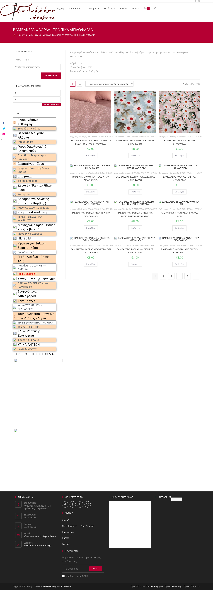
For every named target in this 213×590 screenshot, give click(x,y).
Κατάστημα (68, 531)
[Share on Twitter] (65, 504)
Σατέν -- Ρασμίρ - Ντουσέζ (36, 279)
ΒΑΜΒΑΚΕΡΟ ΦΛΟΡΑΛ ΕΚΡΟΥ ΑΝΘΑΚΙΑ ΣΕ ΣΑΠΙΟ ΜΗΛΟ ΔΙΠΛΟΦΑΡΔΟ (91, 142)
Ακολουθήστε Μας (122, 497)
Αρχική (65, 520)
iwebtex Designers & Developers (58, 586)
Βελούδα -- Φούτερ (29, 128)
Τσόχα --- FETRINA (28, 326)
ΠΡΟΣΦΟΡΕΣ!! (27, 274)
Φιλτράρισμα (51, 104)
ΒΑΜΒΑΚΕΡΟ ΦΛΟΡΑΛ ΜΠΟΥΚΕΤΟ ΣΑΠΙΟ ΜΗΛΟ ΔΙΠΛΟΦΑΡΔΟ (135, 215)
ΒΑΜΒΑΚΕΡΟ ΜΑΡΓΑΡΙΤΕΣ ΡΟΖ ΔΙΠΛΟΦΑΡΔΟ (179, 142)
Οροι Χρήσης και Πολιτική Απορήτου (147, 586)
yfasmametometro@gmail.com (40, 536)
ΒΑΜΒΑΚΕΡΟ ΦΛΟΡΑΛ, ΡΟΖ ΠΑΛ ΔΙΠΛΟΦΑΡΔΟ (179, 178)
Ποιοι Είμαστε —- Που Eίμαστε (78, 526)
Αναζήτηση (51, 75)
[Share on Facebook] (73, 504)
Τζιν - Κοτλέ (26, 301)
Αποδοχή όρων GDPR (77, 576)
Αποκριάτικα (25, 141)
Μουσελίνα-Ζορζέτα (30, 233)
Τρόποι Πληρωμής (192, 586)
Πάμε (95, 568)
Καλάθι (65, 537)
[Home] (14, 34)
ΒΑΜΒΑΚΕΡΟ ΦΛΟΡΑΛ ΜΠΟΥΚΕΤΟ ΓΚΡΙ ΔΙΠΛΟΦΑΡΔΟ (91, 251)
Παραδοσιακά (26, 252)
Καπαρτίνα (24, 194)
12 (190, 83)
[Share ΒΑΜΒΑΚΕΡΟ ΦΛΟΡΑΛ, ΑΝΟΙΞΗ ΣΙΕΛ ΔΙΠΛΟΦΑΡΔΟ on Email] (3, 134)
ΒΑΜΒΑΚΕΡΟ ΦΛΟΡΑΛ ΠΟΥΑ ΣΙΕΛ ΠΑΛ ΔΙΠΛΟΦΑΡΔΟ (135, 178)
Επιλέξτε (90, 155)
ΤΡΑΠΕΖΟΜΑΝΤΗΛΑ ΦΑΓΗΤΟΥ (36, 322)
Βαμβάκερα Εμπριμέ (78, 136)
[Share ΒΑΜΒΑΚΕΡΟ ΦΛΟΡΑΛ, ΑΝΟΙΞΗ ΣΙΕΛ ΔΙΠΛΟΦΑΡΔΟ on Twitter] (3, 129)
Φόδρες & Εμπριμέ (28, 339)
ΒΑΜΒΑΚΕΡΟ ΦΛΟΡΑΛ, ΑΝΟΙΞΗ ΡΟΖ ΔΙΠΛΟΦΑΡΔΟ (135, 251)
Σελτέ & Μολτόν (27, 349)
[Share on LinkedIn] (80, 504)
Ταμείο (65, 544)
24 (194, 83)
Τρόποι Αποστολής (173, 586)
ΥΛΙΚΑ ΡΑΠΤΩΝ (29, 344)
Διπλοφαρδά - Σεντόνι (95, 136)
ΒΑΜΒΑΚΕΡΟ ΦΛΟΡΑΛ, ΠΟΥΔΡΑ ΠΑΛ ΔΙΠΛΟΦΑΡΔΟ (90, 178)
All (198, 83)
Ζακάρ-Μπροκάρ (27, 180)
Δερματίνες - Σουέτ (31, 164)
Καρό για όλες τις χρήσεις (33, 207)
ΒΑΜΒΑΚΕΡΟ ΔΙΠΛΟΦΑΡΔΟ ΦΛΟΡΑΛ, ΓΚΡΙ (179, 215)
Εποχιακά (24, 176)
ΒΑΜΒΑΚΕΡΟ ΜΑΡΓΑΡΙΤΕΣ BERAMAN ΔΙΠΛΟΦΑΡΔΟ (135, 142)
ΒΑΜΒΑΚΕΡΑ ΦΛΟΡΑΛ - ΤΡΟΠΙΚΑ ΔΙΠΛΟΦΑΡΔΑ (150, 136)
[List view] (79, 84)
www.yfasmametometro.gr (37, 545)
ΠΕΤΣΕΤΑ (24, 238)
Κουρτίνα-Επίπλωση (32, 212)
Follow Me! (176, 499)
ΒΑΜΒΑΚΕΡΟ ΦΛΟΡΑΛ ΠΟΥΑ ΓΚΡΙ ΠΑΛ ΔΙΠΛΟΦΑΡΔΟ (90, 215)
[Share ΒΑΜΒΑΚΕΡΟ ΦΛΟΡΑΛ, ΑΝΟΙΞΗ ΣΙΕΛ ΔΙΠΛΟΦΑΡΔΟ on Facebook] (3, 123)
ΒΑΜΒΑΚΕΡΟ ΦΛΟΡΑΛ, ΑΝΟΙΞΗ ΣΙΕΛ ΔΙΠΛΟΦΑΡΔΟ (179, 251)
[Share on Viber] (88, 504)
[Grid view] (72, 84)
